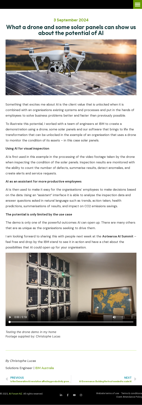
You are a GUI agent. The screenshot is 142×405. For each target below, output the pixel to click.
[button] (137, 4)
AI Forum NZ (15, 393)
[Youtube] (74, 395)
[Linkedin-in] (61, 395)
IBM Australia (44, 368)
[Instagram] (81, 395)
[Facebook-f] (67, 395)
